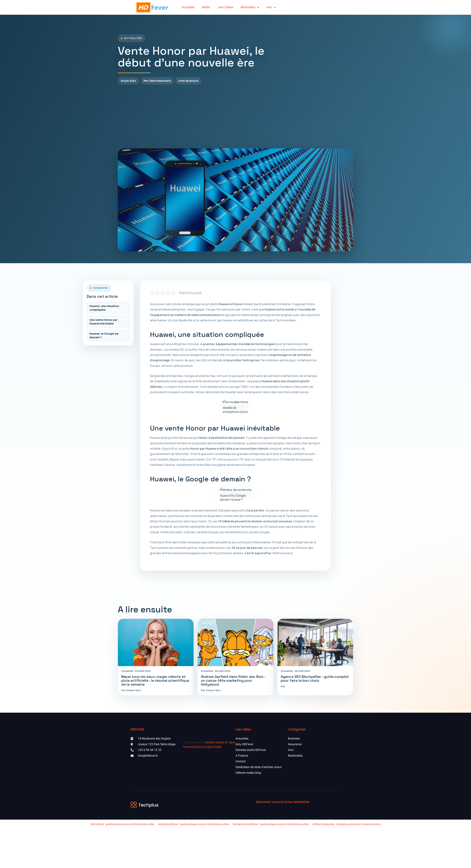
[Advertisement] (235, 116)
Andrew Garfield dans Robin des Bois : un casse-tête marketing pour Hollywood (233, 680)
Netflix (206, 7)
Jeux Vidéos (225, 7)
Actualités (188, 7)
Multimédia (248, 7)
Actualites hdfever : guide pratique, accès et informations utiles (193, 824)
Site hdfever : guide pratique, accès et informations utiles (122, 824)
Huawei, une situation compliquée (104, 307)
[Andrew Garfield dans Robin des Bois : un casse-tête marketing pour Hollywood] (235, 642)
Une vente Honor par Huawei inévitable (103, 321)
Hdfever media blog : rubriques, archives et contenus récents (346, 824)
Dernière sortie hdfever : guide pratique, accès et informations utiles (271, 824)
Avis (269, 7)
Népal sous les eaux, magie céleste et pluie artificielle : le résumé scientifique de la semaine (155, 680)
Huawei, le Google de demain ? (103, 335)
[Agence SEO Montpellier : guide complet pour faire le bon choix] (315, 642)
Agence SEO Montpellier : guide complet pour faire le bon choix (315, 678)
